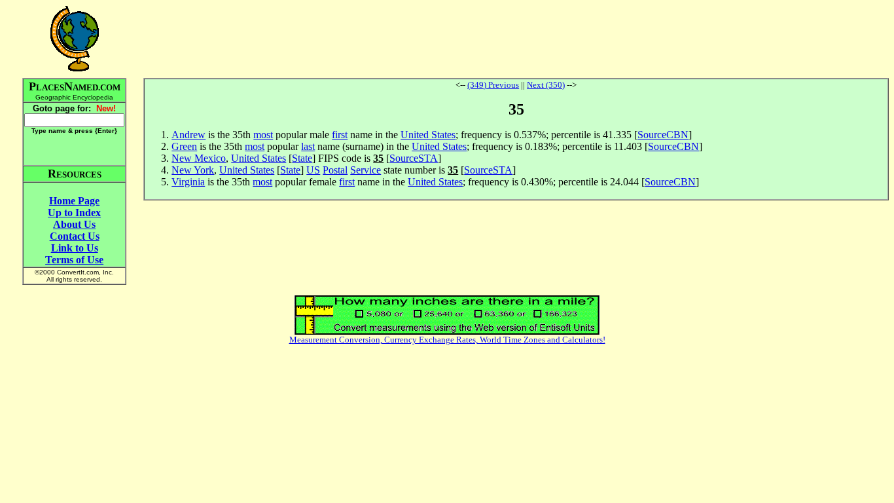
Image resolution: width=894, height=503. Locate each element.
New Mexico (198, 158)
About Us (74, 224)
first (340, 134)
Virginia (188, 181)
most (263, 134)
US (313, 170)
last (308, 146)
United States (428, 134)
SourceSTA (413, 158)
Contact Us (74, 236)
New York (192, 170)
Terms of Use (74, 259)
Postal (335, 170)
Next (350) (546, 85)
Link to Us (74, 247)
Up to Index (74, 212)
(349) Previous (493, 85)
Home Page (74, 200)
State (302, 158)
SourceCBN (662, 134)
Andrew (188, 134)
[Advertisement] (516, 38)
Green (184, 146)
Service (365, 170)
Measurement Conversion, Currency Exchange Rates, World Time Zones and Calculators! (447, 340)
